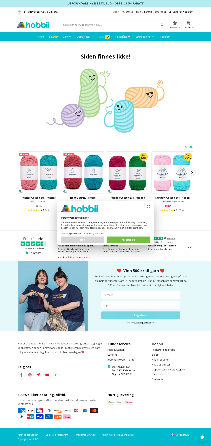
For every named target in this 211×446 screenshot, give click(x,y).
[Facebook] (21, 375)
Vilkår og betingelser (28, 434)
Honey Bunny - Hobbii (83, 197)
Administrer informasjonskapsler (118, 434)
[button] (188, 25)
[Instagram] (30, 375)
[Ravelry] (56, 375)
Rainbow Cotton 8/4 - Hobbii (172, 197)
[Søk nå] (162, 24)
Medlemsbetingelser (86, 434)
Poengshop (127, 11)
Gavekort (157, 374)
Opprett (188, 11)
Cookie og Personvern (57, 434)
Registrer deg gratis (163, 349)
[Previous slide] (19, 173)
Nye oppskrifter (161, 364)
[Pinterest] (38, 375)
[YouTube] (47, 375)
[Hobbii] (33, 25)
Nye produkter (160, 359)
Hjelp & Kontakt (144, 11)
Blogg (115, 11)
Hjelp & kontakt (116, 349)
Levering (112, 354)
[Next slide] (192, 173)
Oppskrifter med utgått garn (168, 369)
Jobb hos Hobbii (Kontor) (121, 359)
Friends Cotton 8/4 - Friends (128, 197)
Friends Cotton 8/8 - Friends (39, 197)
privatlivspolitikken (142, 322)
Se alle (189, 147)
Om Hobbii (160, 11)
